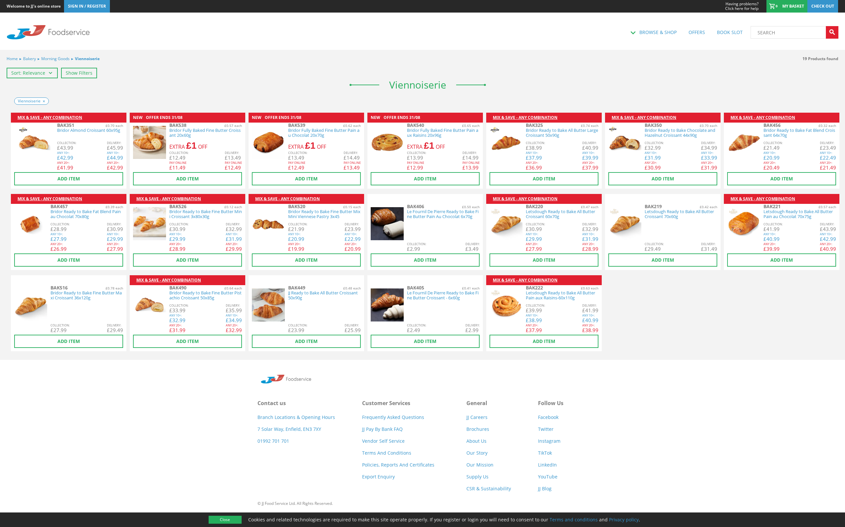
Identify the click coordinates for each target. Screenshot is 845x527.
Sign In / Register (87, 6)
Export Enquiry (378, 476)
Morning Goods (54, 58)
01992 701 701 (273, 441)
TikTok (545, 453)
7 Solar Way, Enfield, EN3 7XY (289, 429)
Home (12, 58)
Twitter (546, 429)
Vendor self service (383, 441)
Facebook (548, 417)
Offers (697, 32)
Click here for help (742, 6)
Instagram (549, 441)
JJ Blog (545, 488)
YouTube (548, 476)
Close (225, 519)
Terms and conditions (574, 519)
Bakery (27, 58)
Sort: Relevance (28, 73)
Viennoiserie (85, 58)
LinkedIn (547, 465)
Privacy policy (624, 519)
